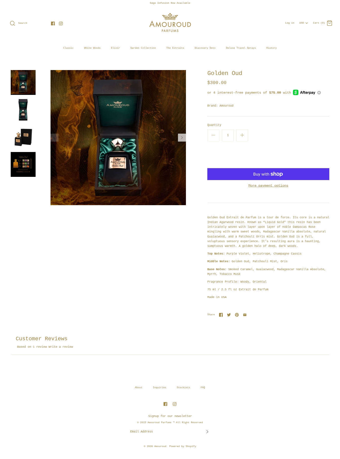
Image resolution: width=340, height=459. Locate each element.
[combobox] (303, 21)
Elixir (115, 48)
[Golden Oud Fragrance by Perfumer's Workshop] (23, 82)
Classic (68, 48)
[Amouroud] (170, 13)
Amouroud (226, 106)
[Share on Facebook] (221, 315)
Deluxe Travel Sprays (241, 48)
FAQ (203, 387)
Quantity (214, 125)
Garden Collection (143, 48)
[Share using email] (245, 315)
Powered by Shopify (182, 446)
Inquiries (159, 387)
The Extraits (175, 48)
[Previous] (54, 138)
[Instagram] (61, 23)
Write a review (61, 347)
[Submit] (207, 431)
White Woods (92, 48)
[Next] (182, 138)
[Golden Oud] (23, 164)
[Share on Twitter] (229, 315)
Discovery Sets (205, 48)
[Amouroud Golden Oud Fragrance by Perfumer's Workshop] (23, 109)
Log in (289, 23)
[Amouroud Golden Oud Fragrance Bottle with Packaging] (23, 137)
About (138, 387)
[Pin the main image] (237, 315)
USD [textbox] (303, 21)
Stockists (183, 387)
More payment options (268, 186)
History (271, 48)
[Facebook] (53, 23)
